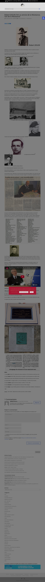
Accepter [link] (31, 292)
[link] (43, 18)
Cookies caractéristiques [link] (24, 292)
